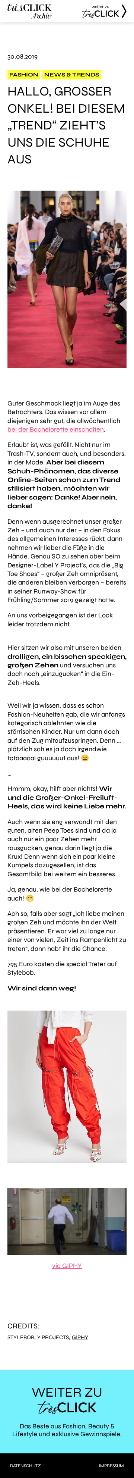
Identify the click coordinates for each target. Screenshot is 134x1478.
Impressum (111, 1465)
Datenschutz (25, 1465)
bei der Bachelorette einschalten (55, 429)
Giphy (80, 1337)
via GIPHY (67, 1266)
